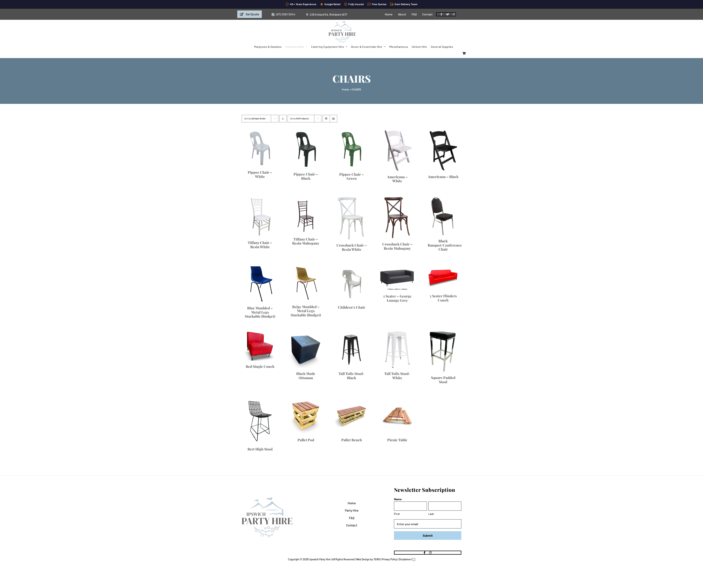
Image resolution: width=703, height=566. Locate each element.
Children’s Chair (351, 307)
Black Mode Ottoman (305, 375)
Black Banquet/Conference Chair (445, 245)
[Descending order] (283, 118)
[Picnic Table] (397, 416)
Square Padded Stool (443, 379)
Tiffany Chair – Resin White (260, 244)
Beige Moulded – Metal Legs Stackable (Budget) (306, 310)
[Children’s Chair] (351, 283)
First (397, 513)
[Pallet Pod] (306, 416)
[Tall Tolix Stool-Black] (351, 350)
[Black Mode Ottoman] (306, 350)
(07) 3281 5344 (285, 14)
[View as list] (333, 118)
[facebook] (441, 14)
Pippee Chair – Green (351, 176)
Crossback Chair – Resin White (351, 247)
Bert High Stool (260, 449)
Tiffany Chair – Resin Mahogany (305, 241)
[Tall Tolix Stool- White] (397, 350)
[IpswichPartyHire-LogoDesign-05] (342, 22)
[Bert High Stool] (260, 420)
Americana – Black (443, 176)
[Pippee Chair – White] (260, 148)
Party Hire (352, 510)
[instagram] (454, 14)
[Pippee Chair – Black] (306, 149)
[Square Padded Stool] (443, 352)
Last (431, 513)
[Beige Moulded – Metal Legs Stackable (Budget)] (306, 283)
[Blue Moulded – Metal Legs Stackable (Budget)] (260, 283)
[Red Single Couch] (260, 346)
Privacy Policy (389, 559)
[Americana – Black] (443, 150)
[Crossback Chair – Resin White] (351, 218)
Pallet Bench (351, 439)
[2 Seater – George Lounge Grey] (397, 277)
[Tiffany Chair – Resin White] (260, 217)
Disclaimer (405, 559)
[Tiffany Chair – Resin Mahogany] (306, 215)
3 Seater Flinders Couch (443, 297)
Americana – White (397, 178)
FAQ (352, 518)
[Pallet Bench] (351, 416)
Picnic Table (397, 439)
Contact (351, 525)
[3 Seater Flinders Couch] (443, 277)
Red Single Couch (260, 366)
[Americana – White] (397, 150)
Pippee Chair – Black (305, 176)
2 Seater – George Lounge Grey (397, 298)
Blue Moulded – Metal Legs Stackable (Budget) (260, 312)
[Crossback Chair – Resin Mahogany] (397, 217)
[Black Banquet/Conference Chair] (443, 216)
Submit (428, 535)
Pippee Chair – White (260, 174)
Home (345, 89)
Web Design (363, 559)
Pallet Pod (305, 439)
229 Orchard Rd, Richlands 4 (326, 14)
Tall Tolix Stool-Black (351, 375)
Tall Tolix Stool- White (397, 375)
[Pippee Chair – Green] (351, 149)
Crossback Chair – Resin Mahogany (397, 246)
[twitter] (447, 14)
